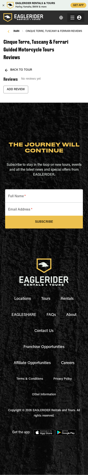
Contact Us (44, 331)
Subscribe (44, 222)
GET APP (78, 5)
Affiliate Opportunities (32, 363)
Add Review (16, 89)
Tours (45, 299)
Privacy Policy (62, 379)
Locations (22, 299)
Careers (68, 363)
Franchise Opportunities (44, 347)
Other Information (44, 394)
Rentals (67, 299)
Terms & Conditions (29, 379)
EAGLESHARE (24, 315)
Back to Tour (21, 70)
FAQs (51, 315)
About (71, 315)
